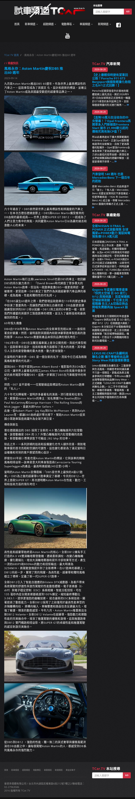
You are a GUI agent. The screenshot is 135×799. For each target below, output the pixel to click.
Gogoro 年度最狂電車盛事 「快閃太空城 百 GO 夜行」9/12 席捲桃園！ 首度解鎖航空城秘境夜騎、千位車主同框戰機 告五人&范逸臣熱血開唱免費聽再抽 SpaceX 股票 (111, 300)
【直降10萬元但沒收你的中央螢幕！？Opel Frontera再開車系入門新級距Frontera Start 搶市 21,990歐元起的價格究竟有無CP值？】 (111, 124)
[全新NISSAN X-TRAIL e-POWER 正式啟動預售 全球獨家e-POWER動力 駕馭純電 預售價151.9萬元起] (122, 276)
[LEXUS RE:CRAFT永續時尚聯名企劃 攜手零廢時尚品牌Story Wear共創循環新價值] (101, 400)
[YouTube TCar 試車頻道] (67, 36)
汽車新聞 (106, 63)
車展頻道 (48, 770)
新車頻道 (15, 770)
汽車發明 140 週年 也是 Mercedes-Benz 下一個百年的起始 (111, 177)
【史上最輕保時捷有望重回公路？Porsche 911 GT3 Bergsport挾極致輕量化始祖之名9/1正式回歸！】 (111, 80)
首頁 (17, 24)
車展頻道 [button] (85, 24)
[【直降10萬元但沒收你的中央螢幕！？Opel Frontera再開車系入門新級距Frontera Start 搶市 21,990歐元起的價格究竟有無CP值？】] (116, 161)
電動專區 (37, 770)
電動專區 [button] (67, 24)
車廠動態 (106, 215)
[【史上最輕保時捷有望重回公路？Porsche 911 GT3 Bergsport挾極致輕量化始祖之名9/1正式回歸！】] (128, 104)
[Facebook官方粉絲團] (118, 25)
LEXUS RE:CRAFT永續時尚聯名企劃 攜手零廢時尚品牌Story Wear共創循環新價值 (110, 356)
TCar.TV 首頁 (11, 55)
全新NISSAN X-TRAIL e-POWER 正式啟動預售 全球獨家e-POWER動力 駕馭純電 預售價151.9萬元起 (111, 231)
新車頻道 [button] (30, 24)
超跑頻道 (26, 770)
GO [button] (128, 11)
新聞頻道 (59, 770)
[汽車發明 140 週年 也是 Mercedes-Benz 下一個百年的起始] (93, 207)
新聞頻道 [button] (103, 24)
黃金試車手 (70, 770)
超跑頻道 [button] (48, 24)
